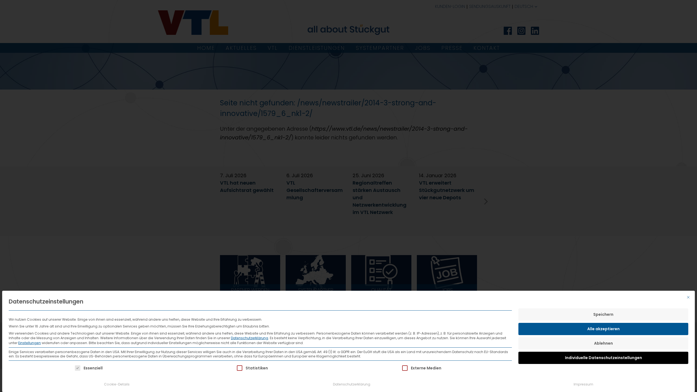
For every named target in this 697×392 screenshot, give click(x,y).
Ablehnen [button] (603, 343)
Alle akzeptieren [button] (603, 329)
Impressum (583, 384)
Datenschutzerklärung (249, 338)
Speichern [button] (603, 314)
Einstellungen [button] (29, 343)
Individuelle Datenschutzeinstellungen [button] (603, 357)
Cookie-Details (117, 384)
